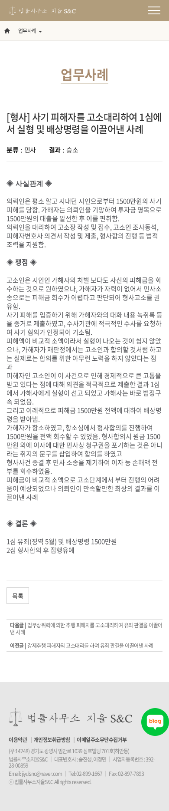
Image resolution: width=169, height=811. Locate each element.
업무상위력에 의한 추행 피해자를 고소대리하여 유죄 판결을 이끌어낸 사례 (86, 628)
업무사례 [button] (27, 31)
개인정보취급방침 (52, 740)
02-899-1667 (89, 774)
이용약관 (18, 740)
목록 (17, 595)
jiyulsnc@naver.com (42, 774)
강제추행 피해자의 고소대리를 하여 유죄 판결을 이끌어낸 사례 (90, 645)
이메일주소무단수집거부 (102, 740)
